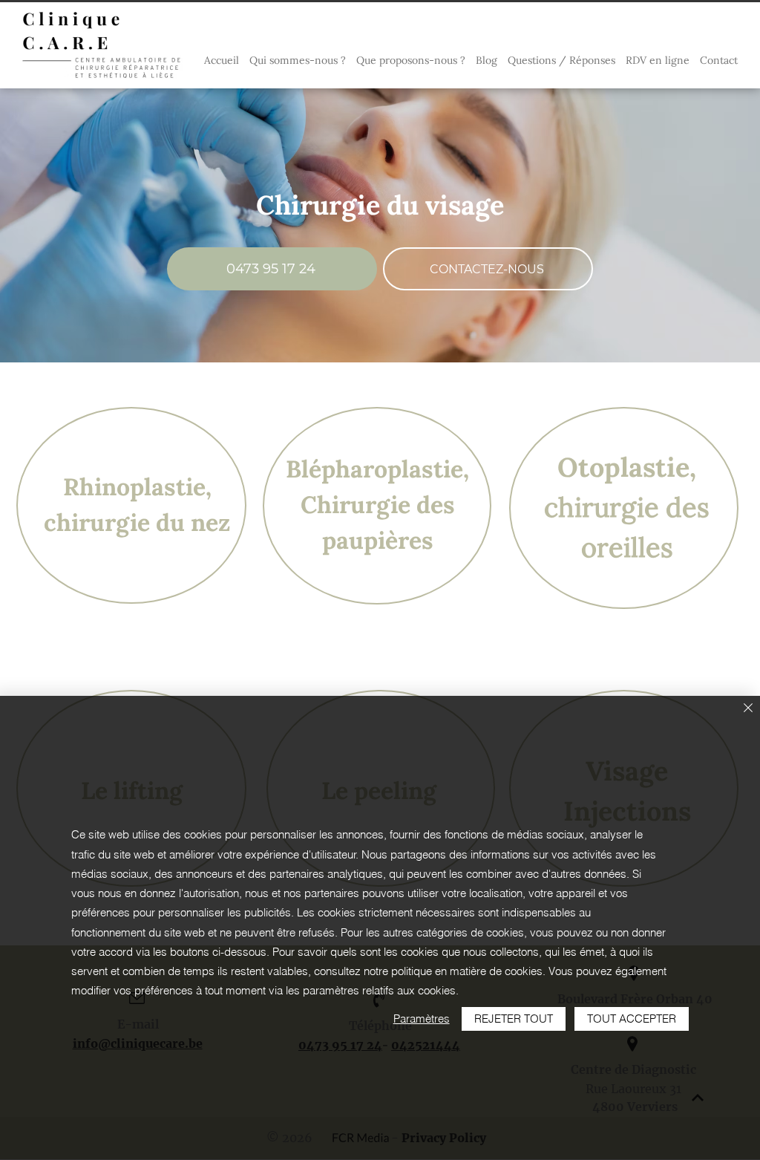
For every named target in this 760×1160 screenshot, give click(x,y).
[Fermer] (748, 709)
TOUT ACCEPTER (631, 1018)
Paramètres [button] (421, 1018)
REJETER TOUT (513, 1018)
